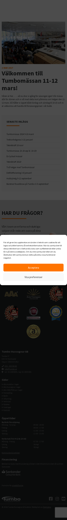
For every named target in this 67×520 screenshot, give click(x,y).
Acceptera (33, 267)
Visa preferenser (33, 277)
